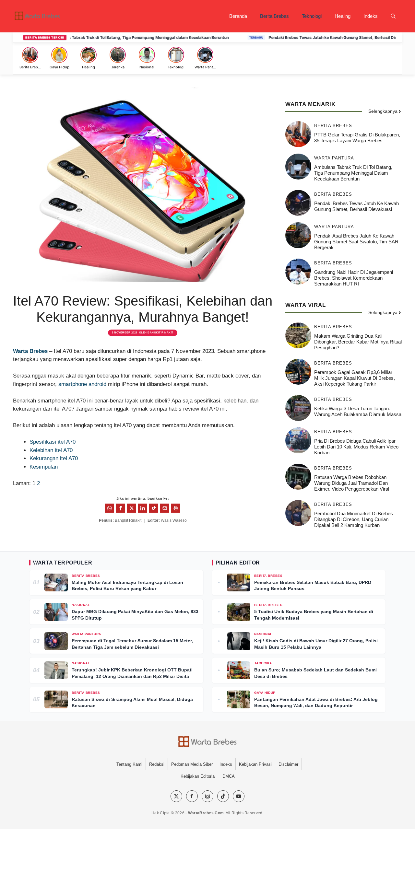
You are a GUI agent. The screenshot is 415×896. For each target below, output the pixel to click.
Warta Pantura (334, 158)
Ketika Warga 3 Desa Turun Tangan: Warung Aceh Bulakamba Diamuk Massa (357, 411)
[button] (393, 16)
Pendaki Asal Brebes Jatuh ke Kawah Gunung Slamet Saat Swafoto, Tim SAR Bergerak (356, 241)
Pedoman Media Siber (192, 764)
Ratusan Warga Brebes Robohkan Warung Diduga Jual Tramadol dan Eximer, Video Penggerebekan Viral (351, 483)
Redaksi (156, 764)
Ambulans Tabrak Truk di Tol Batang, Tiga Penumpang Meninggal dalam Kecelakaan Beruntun (120, 37)
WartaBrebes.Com (206, 813)
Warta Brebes (30, 351)
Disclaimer (288, 764)
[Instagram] (207, 796)
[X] (176, 796)
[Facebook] (192, 796)
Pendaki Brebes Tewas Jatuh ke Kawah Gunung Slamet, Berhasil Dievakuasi (320, 37)
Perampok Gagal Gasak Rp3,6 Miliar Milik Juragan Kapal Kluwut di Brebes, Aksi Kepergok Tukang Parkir (354, 378)
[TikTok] (223, 796)
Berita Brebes (274, 16)
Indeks (370, 16)
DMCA (228, 776)
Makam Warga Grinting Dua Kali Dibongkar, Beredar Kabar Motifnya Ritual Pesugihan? (358, 341)
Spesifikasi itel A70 (53, 442)
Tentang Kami (129, 764)
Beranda (238, 16)
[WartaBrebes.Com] (207, 742)
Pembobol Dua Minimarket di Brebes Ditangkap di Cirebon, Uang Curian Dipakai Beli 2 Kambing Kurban (353, 519)
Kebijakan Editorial (198, 776)
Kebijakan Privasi (255, 764)
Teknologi (312, 16)
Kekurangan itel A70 (54, 458)
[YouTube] (238, 796)
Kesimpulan (44, 467)
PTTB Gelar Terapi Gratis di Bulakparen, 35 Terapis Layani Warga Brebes (357, 137)
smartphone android (82, 384)
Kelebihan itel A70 (51, 450)
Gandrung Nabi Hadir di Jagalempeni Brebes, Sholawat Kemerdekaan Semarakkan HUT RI (353, 277)
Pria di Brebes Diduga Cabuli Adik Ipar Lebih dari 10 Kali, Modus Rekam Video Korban (356, 446)
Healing (342, 16)
